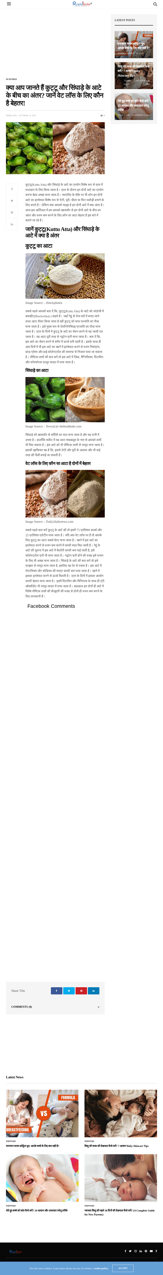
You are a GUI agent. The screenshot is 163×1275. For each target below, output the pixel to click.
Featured (11, 79)
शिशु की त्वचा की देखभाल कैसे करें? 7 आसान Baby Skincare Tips (133, 71)
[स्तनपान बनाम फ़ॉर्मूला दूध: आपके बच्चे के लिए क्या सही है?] (42, 1113)
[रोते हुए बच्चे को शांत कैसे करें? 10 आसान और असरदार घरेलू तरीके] (42, 1178)
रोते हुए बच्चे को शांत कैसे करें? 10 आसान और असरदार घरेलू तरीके (133, 105)
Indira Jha (11, 115)
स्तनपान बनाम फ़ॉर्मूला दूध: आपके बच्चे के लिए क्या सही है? (32, 1146)
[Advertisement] (55, 45)
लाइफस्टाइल (11, 1141)
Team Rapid (127, 82)
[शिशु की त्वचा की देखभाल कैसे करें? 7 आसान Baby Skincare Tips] (120, 1113)
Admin (121, 53)
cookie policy (100, 1268)
